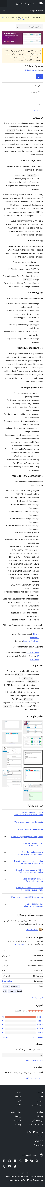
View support (21, 944)
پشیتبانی (39, 1116)
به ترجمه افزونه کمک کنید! (16, 18)
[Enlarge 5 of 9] (39, 787)
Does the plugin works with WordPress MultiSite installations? (28, 813)
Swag (17, 1124)
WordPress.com (35, 1132)
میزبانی (40, 1100)
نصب (38, 97)
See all (5, 1037)
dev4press (15, 986)
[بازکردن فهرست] (3, 3)
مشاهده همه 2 (7, 981)
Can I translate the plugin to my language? (33, 905)
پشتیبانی (37, 110)
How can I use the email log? (30, 829)
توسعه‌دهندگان (37, 1120)
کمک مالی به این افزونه (33, 1078)
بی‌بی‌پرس (38, 1140)
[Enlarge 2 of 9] (39, 739)
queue (11, 991)
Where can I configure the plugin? (28, 822)
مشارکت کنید (16, 1112)
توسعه (37, 103)
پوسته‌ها (18, 1096)
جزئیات (37, 85)
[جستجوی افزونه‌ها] (18, 26)
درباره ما (39, 1092)
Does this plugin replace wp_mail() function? (33, 880)
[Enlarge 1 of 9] (39, 723)
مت (40, 1136)
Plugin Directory (36, 11)
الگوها (19, 1104)
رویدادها (18, 1116)
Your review (38, 1037)
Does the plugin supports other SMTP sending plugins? (30, 853)
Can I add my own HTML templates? (27, 897)
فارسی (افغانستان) (29, 1155)
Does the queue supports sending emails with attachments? (28, 862)
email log (6, 986)
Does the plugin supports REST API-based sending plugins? (29, 871)
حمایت (17, 1120)
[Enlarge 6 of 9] (18, 723)
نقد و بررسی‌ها (34, 91)
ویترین (18, 1092)
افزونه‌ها (18, 1100)
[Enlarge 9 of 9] (18, 773)
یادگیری (40, 1112)
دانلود (39, 77)
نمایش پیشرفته (37, 998)
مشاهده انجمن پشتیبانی (34, 1060)
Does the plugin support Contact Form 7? (32, 844)
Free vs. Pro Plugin (31, 641)
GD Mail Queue (33, 652)
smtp (5, 991)
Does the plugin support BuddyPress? (27, 837)
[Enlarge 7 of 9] (18, 735)
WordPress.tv (36, 1124)
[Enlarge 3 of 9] (39, 752)
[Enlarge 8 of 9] (18, 749)
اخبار (41, 1096)
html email (18, 991)
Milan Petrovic (31, 70)
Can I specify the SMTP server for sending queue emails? (29, 889)
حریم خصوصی (37, 1104)
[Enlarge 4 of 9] (39, 770)
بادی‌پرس (38, 1144)
